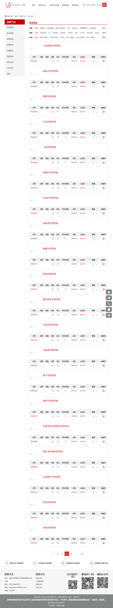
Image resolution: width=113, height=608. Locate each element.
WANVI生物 (54, 5)
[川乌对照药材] (33, 124)
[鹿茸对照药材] (33, 99)
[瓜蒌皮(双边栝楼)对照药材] (33, 429)
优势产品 (42, 5)
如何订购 (39, 578)
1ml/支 (82, 33)
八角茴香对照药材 (52, 45)
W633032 (34, 340)
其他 (8, 73)
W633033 (34, 314)
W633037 (34, 289)
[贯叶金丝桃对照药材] (33, 454)
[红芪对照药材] (33, 505)
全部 (36, 28)
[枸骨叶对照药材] (33, 175)
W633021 (34, 543)
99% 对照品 (91, 37)
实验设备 (10, 56)
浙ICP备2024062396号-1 (56, 602)
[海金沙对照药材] (33, 73)
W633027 (34, 416)
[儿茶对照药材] (33, 150)
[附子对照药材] (33, 378)
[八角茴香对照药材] (33, 48)
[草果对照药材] (33, 276)
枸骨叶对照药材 (50, 172)
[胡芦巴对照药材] (33, 403)
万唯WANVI (83, 28)
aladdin (74, 28)
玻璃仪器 (10, 39)
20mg (97, 33)
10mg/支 (55, 33)
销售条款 (39, 584)
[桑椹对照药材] (33, 251)
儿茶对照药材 (49, 147)
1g (49, 33)
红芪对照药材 (49, 502)
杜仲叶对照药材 (50, 197)
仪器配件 (10, 50)
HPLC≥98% (44, 37)
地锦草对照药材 (50, 223)
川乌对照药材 (49, 121)
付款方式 (39, 587)
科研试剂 (10, 27)
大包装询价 (40, 581)
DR (69, 28)
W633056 (34, 162)
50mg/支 (90, 33)
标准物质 (10, 33)
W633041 (34, 264)
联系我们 (75, 5)
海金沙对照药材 (50, 70)
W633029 (34, 365)
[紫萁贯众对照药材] (33, 302)
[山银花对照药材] (33, 327)
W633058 (34, 112)
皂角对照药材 (49, 527)
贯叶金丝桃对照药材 (53, 451)
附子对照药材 (49, 375)
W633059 (34, 86)
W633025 (34, 467)
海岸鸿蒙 (50, 28)
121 (82, 553)
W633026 (34, 441)
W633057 (34, 137)
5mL (76, 33)
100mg (70, 33)
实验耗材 (10, 44)
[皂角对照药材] (33, 530)
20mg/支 (43, 33)
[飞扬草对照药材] (33, 352)
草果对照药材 (49, 273)
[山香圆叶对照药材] (33, 479)
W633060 (34, 61)
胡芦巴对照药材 (50, 400)
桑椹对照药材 (49, 248)
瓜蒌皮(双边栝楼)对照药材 (56, 426)
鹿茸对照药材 (49, 96)
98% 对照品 (70, 37)
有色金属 (92, 28)
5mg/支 (63, 33)
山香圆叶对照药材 (52, 476)
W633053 (34, 213)
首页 (33, 5)
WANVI (42, 28)
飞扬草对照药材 (50, 349)
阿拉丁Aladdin (60, 28)
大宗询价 (10, 68)
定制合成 (10, 62)
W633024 (34, 492)
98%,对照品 (80, 37)
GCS (62, 37)
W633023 (34, 517)
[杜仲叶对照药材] (33, 200)
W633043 (34, 238)
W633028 (34, 391)
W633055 (34, 188)
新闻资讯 (65, 5)
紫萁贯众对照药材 (52, 299)
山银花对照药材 (50, 324)
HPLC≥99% (54, 37)
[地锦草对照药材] (33, 226)
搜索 (104, 5)
